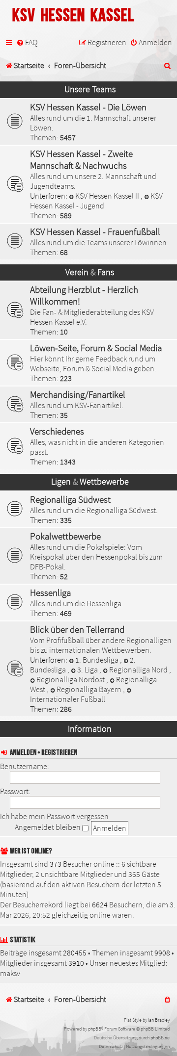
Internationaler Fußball (67, 699)
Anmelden (23, 752)
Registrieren (59, 752)
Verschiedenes (57, 431)
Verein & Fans (89, 272)
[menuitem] (26, 43)
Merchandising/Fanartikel (77, 394)
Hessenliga (50, 592)
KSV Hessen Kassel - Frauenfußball (95, 231)
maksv (10, 973)
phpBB (94, 1029)
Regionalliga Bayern (90, 689)
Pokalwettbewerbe (65, 536)
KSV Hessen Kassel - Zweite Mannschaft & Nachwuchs (81, 159)
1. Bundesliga (97, 660)
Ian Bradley (159, 1020)
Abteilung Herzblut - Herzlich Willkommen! (84, 295)
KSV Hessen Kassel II (108, 196)
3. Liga (88, 669)
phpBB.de (160, 1037)
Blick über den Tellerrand (77, 629)
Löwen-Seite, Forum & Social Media (96, 348)
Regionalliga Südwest (70, 499)
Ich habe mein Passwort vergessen (54, 816)
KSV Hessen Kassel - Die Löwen (88, 107)
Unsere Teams (90, 89)
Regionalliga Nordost (71, 679)
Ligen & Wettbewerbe (90, 481)
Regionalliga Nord (139, 669)
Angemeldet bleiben (48, 827)
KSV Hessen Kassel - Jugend (96, 200)
